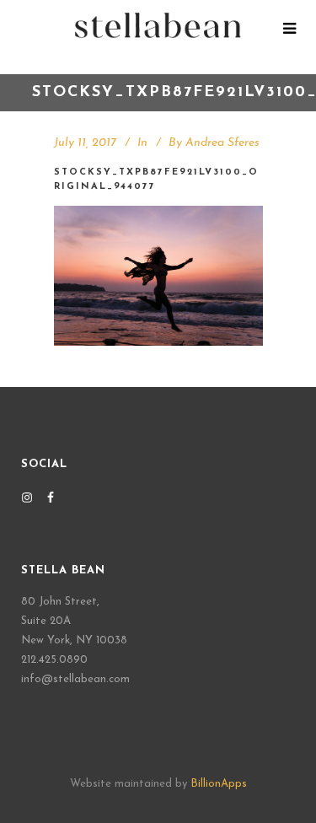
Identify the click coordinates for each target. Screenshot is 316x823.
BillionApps (218, 783)
